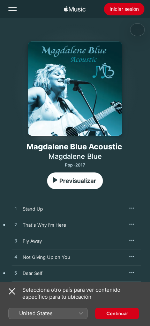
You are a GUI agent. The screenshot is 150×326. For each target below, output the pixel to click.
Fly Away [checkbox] (32, 241)
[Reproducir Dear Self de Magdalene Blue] (16, 273)
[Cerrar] (12, 291)
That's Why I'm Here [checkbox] (44, 225)
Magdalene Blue (75, 156)
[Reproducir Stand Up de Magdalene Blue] (16, 209)
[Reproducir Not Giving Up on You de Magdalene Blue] (16, 257)
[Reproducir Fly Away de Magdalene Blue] (16, 241)
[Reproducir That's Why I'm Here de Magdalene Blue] (16, 225)
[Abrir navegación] (12, 9)
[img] (74, 9)
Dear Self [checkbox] (33, 273)
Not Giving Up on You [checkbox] (46, 257)
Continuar (117, 313)
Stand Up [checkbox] (33, 209)
